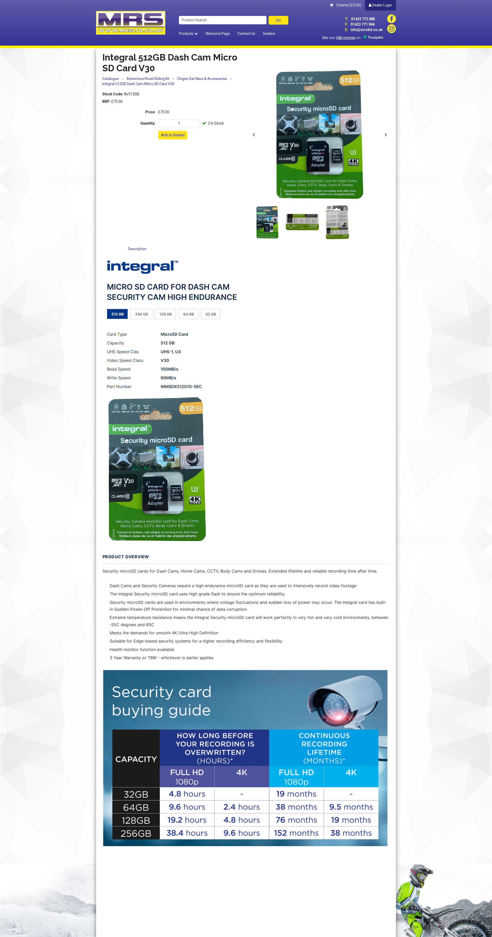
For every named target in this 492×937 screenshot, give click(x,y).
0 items (348, 5)
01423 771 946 (360, 24)
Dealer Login (381, 5)
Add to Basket (173, 135)
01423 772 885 (360, 19)
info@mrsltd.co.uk (364, 30)
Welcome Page (218, 34)
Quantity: (148, 123)
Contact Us (246, 34)
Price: (150, 112)
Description (137, 249)
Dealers (269, 34)
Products (186, 34)
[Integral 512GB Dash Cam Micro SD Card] (320, 135)
